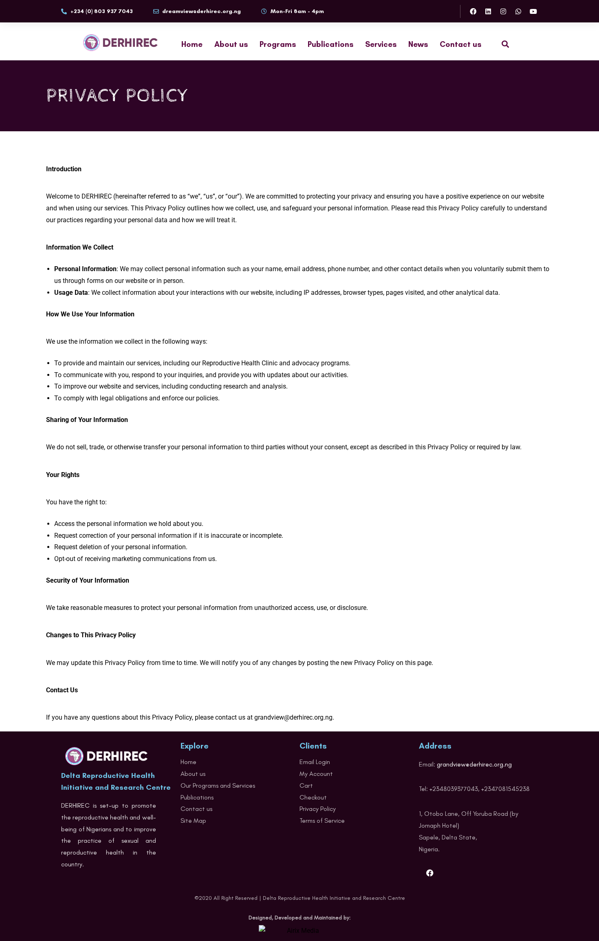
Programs (278, 44)
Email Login (315, 762)
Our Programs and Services (218, 785)
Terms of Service (322, 820)
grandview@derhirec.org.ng (474, 764)
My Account (316, 774)
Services (380, 44)
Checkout (313, 797)
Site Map (193, 820)
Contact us (460, 44)
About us (231, 44)
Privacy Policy (318, 809)
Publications (330, 44)
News (418, 44)
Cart (306, 785)
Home (192, 44)
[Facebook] (473, 11)
